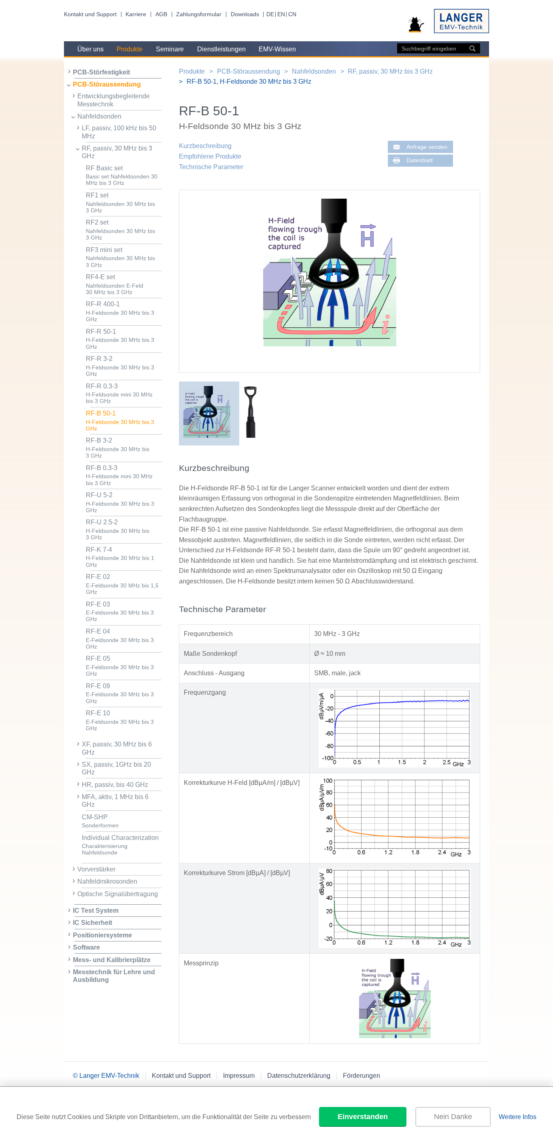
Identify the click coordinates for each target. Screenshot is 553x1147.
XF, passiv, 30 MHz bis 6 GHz (117, 748)
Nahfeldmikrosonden (107, 881)
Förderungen (361, 1075)
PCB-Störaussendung (107, 84)
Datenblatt (419, 160)
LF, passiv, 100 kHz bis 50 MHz (119, 132)
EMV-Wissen (277, 49)
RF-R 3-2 (120, 366)
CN (292, 14)
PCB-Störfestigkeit (101, 72)
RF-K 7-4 (120, 557)
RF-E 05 (120, 666)
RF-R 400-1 (120, 311)
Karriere (135, 14)
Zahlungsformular (198, 14)
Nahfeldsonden (99, 116)
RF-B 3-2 (117, 448)
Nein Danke (453, 1117)
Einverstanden (363, 1117)
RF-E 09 (120, 693)
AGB (161, 14)
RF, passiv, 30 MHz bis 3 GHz (117, 152)
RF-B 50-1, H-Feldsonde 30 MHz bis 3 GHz (249, 81)
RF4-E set (114, 284)
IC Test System (96, 910)
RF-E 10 (120, 720)
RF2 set (120, 230)
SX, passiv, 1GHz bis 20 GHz (116, 768)
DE (270, 14)
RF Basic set (121, 176)
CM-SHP (100, 821)
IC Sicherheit (92, 922)
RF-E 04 (120, 639)
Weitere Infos (517, 1116)
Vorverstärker (96, 869)
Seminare (170, 49)
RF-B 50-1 (120, 421)
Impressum (239, 1075)
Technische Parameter (211, 166)
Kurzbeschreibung (205, 145)
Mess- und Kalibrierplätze (112, 959)
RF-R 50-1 (120, 339)
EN (281, 14)
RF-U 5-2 (120, 502)
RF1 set (120, 203)
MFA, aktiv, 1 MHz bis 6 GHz (115, 800)
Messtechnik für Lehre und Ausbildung (114, 976)
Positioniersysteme (102, 935)
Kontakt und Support (90, 14)
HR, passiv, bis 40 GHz (115, 784)
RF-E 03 (120, 612)
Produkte (130, 49)
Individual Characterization (120, 845)
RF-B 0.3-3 (119, 475)
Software (86, 947)
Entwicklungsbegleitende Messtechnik (113, 100)
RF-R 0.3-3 (119, 394)
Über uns (90, 49)
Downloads (245, 14)
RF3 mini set (120, 257)
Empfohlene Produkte (210, 156)
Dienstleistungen (221, 49)
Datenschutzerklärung (298, 1075)
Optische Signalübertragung (117, 893)
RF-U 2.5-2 (117, 530)
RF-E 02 (122, 584)
